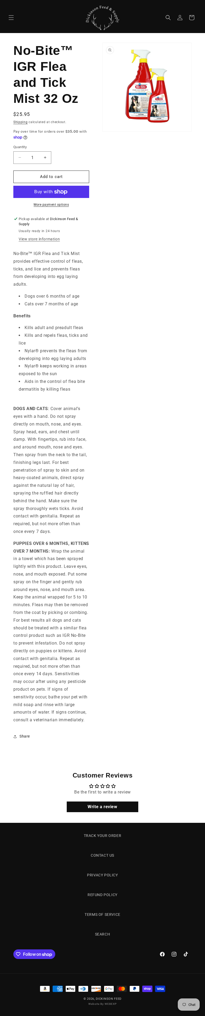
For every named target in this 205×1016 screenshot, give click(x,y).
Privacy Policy (102, 875)
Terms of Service (102, 914)
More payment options (51, 205)
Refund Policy (102, 895)
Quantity (20, 147)
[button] (11, 17)
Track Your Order (102, 835)
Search (102, 934)
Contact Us (102, 855)
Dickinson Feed (108, 999)
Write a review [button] (102, 806)
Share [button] (24, 736)
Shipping (20, 122)
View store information (39, 239)
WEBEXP (111, 1003)
